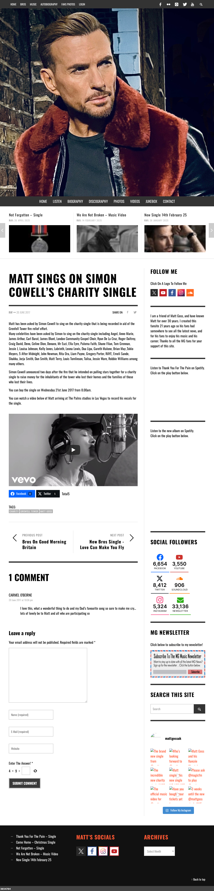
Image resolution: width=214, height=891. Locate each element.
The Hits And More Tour (161, 214)
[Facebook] (160, 4)
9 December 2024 (159, 220)
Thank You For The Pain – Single (36, 836)
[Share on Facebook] (127, 312)
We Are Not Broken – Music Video (34, 214)
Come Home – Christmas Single (35, 842)
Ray (11, 220)
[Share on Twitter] (135, 312)
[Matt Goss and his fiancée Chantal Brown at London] (196, 757)
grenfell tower (29, 511)
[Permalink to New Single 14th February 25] (107, 238)
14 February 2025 (24, 220)
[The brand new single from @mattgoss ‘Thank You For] (158, 757)
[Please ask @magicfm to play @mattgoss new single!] (196, 776)
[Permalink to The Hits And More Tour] (175, 238)
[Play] (73, 450)
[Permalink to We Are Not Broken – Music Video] (39, 238)
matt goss (46, 511)
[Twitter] (185, 4)
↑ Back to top (198, 879)
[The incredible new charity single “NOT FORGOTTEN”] (158, 776)
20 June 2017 (23, 312)
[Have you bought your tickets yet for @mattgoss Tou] (177, 794)
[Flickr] (168, 4)
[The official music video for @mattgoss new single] (158, 794)
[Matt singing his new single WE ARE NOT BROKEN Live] (177, 776)
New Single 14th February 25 (98, 214)
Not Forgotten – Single (30, 847)
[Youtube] (192, 4)
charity (14, 511)
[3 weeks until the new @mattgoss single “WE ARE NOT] (196, 794)
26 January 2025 (91, 220)
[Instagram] (177, 4)
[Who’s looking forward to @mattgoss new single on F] (177, 757)
